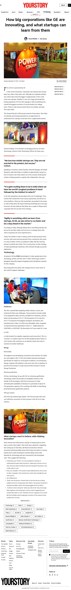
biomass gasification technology (28, 520)
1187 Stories (43, 39)
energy (29, 505)
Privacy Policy (46, 583)
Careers (40, 583)
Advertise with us (25, 500)
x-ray (7, 512)
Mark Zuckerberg (10, 509)
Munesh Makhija (10, 516)
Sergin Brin (29, 512)
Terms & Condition (56, 583)
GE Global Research (27, 527)
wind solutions (10, 531)
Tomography (9, 523)
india (19, 505)
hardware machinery (25, 523)
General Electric (25, 509)
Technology (9, 505)
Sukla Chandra (25, 516)
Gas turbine (38, 516)
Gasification (9, 520)
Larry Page (39, 509)
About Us (34, 583)
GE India (17, 512)
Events (35, 14)
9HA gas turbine (10, 527)
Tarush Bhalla (32, 38)
